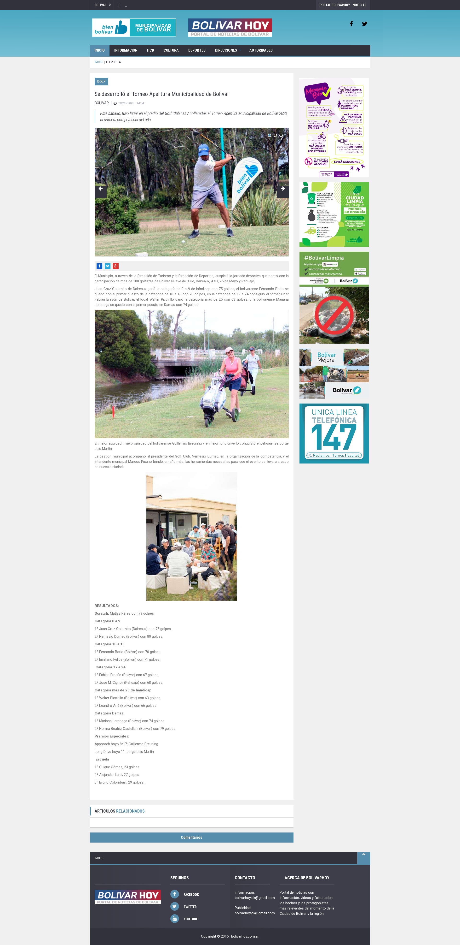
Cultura (171, 50)
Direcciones (226, 50)
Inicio (100, 50)
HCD (150, 50)
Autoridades (261, 50)
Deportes (197, 50)
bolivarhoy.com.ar (245, 936)
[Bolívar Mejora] (334, 374)
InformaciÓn (126, 50)
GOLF (101, 81)
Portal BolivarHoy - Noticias (343, 5)
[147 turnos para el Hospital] (334, 434)
